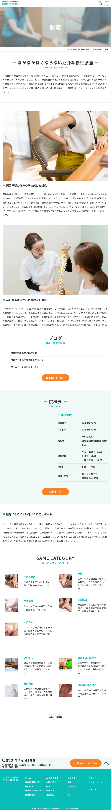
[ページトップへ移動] (106, 763)
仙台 (51, 717)
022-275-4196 (89, 422)
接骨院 (59, 717)
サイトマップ (95, 789)
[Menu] (107, 3)
